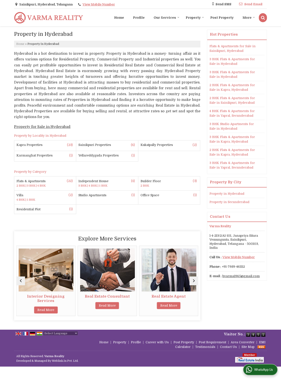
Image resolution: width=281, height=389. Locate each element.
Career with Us (157, 342)
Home (119, 18)
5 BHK (103, 185)
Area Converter (242, 342)
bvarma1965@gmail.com (241, 276)
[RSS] (261, 347)
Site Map (247, 347)
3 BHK (31, 185)
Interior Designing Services (46, 298)
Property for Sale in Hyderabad (42, 127)
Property (193, 18)
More (247, 18)
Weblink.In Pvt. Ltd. (65, 360)
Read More (45, 310)
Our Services (165, 18)
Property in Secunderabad (229, 202)
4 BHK (41, 185)
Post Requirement (212, 342)
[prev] (20, 280)
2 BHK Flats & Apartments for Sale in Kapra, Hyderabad (232, 87)
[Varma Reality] (48, 18)
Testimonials (205, 347)
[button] (99, 4)
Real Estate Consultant (107, 296)
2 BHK (21, 185)
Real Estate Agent (168, 296)
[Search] (263, 17)
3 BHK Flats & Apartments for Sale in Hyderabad (232, 61)
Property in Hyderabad (226, 193)
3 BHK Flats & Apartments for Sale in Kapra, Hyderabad (232, 139)
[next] (193, 280)
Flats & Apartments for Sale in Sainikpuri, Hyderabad (232, 48)
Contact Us (228, 347)
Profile (139, 18)
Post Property (222, 18)
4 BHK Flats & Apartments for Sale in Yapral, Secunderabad (232, 113)
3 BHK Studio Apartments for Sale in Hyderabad (231, 126)
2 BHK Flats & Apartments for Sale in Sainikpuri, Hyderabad (232, 100)
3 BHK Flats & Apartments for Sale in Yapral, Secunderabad (232, 165)
